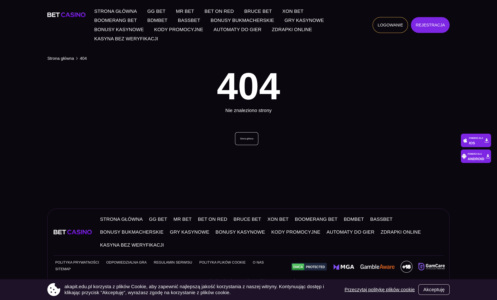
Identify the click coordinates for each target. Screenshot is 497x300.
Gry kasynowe (304, 20)
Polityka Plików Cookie (222, 262)
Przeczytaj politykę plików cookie (380, 289)
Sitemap (63, 269)
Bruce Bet (258, 11)
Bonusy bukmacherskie (242, 20)
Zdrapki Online (292, 29)
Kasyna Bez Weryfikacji (126, 38)
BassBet (189, 20)
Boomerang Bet (115, 20)
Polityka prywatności (77, 262)
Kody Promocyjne (178, 29)
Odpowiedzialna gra (126, 262)
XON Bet (293, 11)
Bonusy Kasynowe (119, 29)
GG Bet (156, 11)
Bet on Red (219, 11)
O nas (258, 262)
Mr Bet (185, 11)
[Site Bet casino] (68, 14)
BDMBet (157, 20)
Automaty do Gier (237, 29)
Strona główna (115, 11)
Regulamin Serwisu (173, 262)
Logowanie (390, 25)
